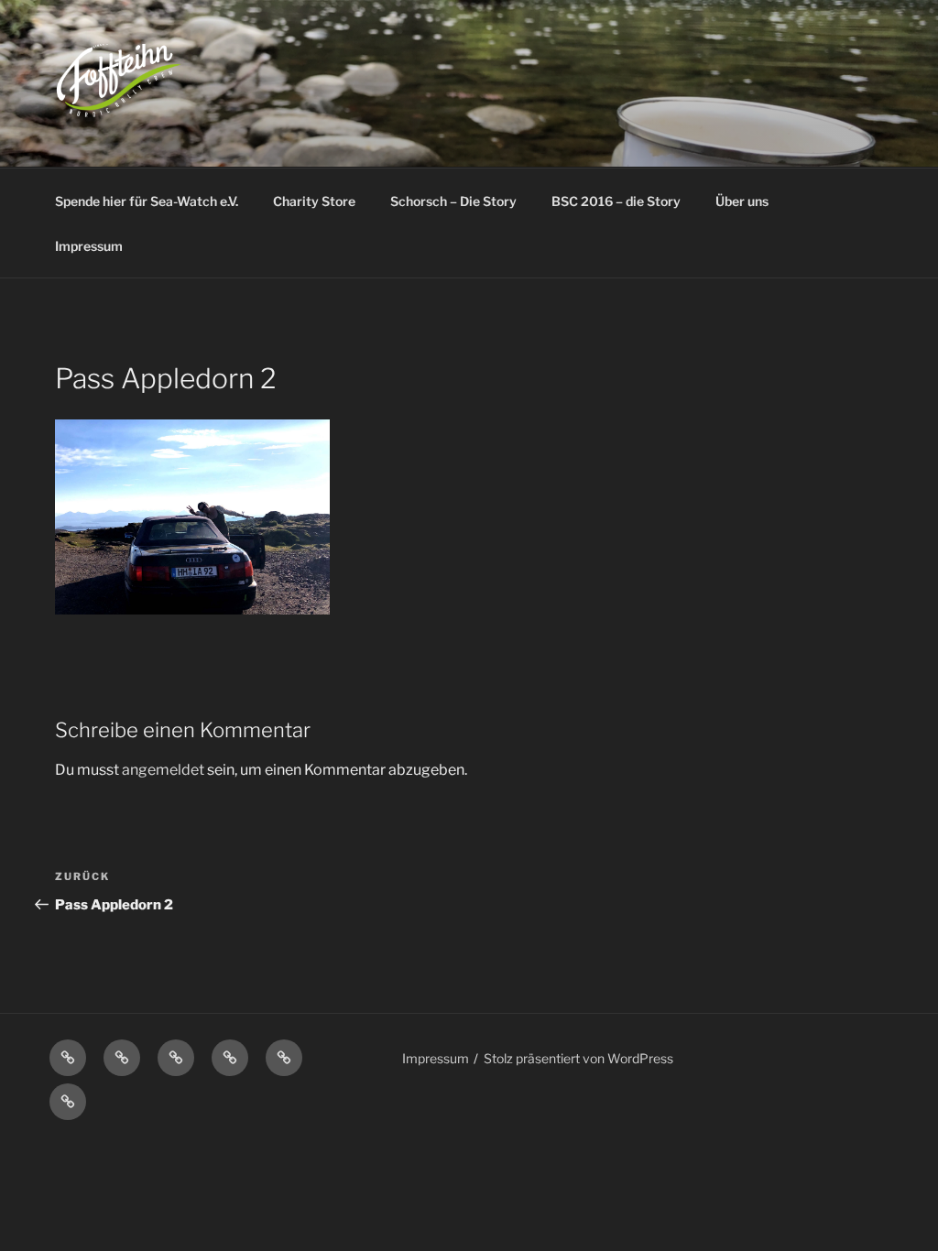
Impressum (89, 246)
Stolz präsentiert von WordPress (578, 1058)
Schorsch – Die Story (453, 201)
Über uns (742, 201)
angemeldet (163, 769)
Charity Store (314, 201)
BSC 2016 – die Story (616, 201)
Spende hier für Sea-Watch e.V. (146, 201)
